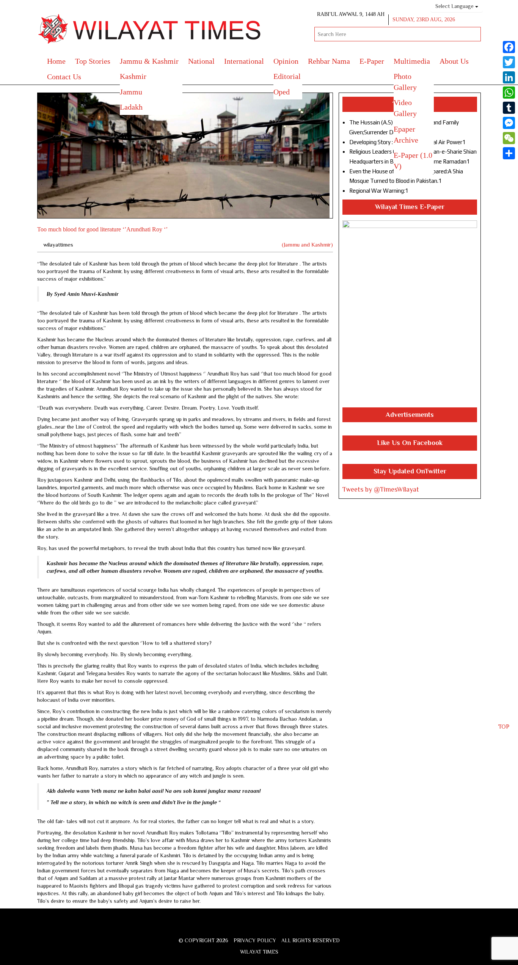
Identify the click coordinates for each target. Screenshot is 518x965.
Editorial (287, 76)
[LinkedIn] (508, 77)
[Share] (508, 153)
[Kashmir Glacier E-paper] (409, 313)
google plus (260, 928)
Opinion (285, 61)
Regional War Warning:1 (378, 190)
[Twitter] (508, 62)
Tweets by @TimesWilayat (380, 489)
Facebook (236, 927)
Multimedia (412, 61)
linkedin (288, 927)
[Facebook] (508, 47)
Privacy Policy (255, 940)
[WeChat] (508, 138)
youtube (275, 927)
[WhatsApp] (508, 92)
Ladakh (131, 107)
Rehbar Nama (329, 61)
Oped (281, 92)
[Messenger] (508, 122)
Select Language (455, 6)
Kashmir (133, 76)
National (201, 61)
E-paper (371, 61)
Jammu (131, 92)
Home (56, 61)
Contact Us (64, 76)
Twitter (248, 927)
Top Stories (92, 61)
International (244, 61)
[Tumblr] (508, 107)
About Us (454, 61)
